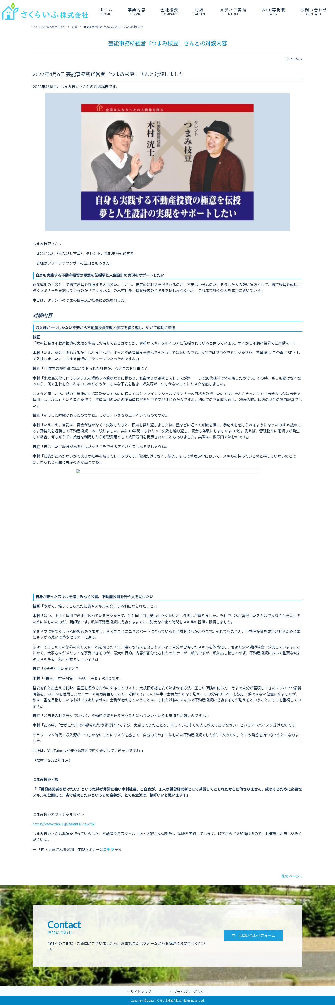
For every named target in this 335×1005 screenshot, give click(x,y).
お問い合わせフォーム (256, 935)
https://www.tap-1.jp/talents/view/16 (64, 824)
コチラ (108, 849)
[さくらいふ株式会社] (45, 19)
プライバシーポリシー (190, 992)
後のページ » (291, 876)
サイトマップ (140, 992)
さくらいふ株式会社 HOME (49, 26)
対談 (74, 26)
